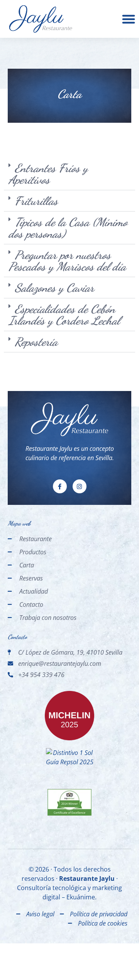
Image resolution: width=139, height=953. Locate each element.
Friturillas (36, 201)
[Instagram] (79, 486)
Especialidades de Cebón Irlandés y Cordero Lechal (64, 314)
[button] (128, 18)
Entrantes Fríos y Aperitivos (48, 173)
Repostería (36, 342)
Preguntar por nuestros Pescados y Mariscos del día (67, 260)
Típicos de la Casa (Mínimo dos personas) (67, 227)
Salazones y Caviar (54, 288)
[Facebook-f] (60, 486)
